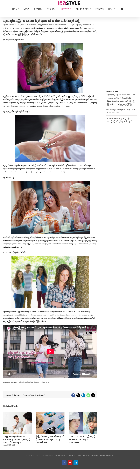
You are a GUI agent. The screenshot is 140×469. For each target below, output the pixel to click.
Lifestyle (21, 382)
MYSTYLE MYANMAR (55, 455)
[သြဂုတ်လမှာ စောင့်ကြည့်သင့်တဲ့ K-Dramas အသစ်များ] (50, 413)
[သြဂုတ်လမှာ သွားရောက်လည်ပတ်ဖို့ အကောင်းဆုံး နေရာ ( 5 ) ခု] (17, 413)
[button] (122, 9)
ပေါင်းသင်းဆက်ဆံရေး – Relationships (37, 382)
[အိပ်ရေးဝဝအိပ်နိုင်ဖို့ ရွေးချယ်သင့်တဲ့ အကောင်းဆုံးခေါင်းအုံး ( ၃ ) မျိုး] (83, 413)
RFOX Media (70, 455)
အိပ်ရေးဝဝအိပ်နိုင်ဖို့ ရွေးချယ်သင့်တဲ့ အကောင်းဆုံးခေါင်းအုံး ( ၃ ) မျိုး (82, 439)
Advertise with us (107, 455)
